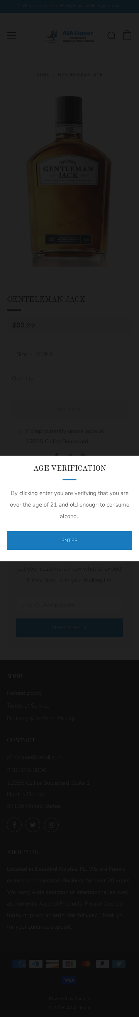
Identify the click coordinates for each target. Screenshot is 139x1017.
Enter (69, 540)
